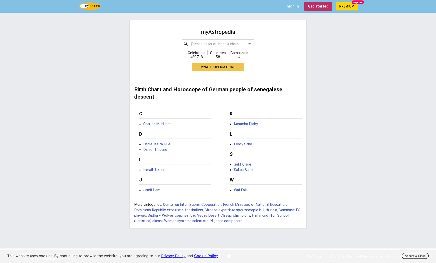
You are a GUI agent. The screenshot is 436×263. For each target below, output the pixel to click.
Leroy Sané (243, 144)
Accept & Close (415, 256)
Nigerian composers (226, 221)
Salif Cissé (242, 164)
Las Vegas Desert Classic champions (220, 215)
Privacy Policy (173, 255)
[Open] (249, 44)
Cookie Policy (206, 255)
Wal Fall (240, 190)
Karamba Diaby (246, 124)
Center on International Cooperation (192, 204)
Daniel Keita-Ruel (157, 144)
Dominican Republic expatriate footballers (168, 210)
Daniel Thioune (155, 149)
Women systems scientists (186, 221)
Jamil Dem (151, 190)
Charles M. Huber (157, 124)
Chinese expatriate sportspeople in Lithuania (241, 210)
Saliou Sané (243, 170)
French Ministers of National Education (254, 204)
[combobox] (218, 43)
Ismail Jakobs (154, 170)
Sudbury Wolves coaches (168, 215)
